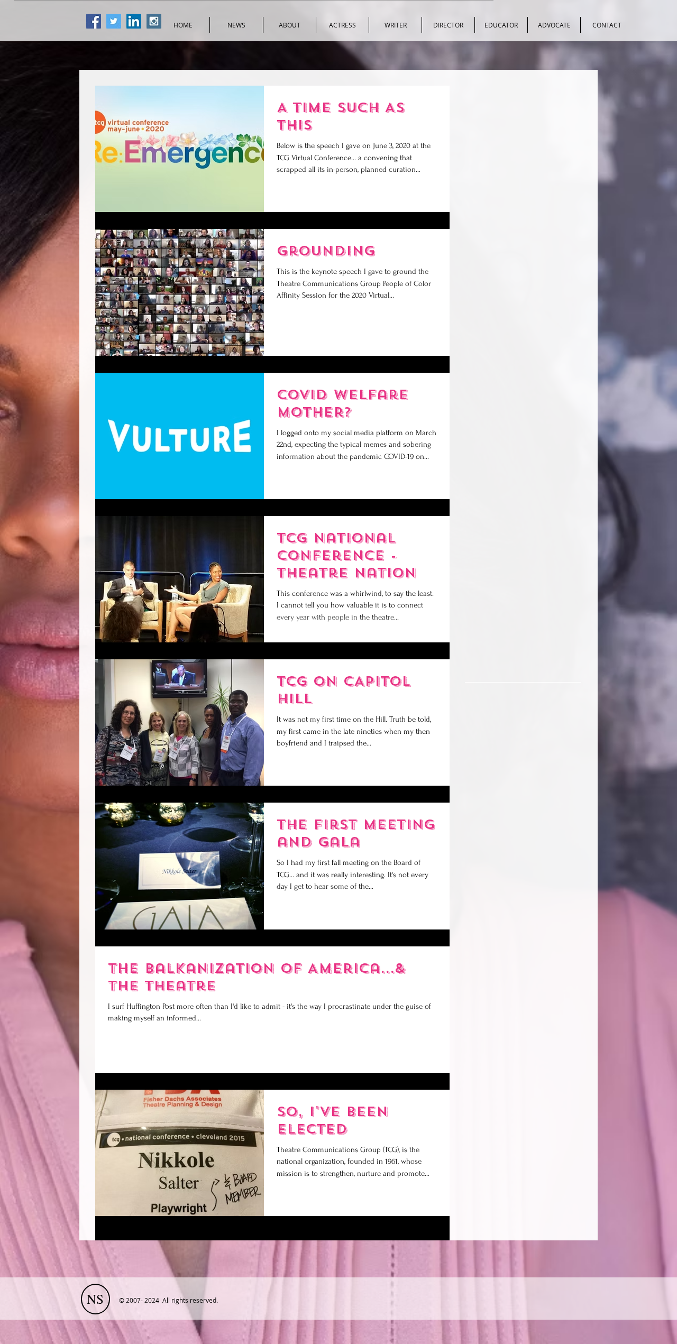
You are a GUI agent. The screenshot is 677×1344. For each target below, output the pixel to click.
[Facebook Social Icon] (93, 21)
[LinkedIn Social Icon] (133, 21)
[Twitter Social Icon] (113, 21)
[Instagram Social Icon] (154, 21)
